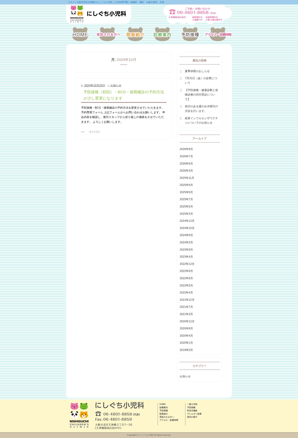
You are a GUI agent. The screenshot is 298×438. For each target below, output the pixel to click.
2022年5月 (186, 285)
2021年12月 (187, 299)
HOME (163, 404)
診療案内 (164, 407)
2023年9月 (186, 249)
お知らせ (115, 85)
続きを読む (95, 132)
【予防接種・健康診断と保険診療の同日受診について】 (201, 95)
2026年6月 (186, 163)
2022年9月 (186, 271)
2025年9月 (186, 184)
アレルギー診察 (194, 414)
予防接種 (164, 410)
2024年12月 (187, 220)
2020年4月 (186, 335)
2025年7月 (186, 199)
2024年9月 (186, 235)
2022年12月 (187, 263)
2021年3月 (186, 314)
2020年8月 (186, 328)
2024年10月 (187, 228)
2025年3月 (186, 213)
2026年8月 (186, 149)
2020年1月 (186, 342)
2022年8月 (186, 278)
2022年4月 (186, 292)
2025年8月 (186, 192)
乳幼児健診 (192, 410)
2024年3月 (186, 242)
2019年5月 (186, 350)
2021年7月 (186, 306)
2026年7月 (186, 156)
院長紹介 (164, 414)
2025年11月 (187, 177)
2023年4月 (186, 256)
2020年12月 (187, 321)
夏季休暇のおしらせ (197, 71)
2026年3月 (186, 170)
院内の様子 (192, 417)
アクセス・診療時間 (169, 420)
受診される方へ (167, 417)
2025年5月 (186, 206)
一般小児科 (192, 404)
